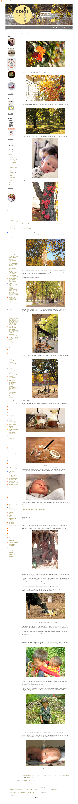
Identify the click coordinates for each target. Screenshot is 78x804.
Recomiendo (30, 789)
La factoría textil (12, 528)
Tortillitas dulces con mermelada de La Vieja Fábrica (13, 403)
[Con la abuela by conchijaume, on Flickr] (45, 177)
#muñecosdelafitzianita (13, 355)
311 (9, 526)
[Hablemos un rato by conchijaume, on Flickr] (45, 133)
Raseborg (24, 789)
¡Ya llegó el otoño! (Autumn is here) (12, 422)
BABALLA (10, 467)
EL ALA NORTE (11, 547)
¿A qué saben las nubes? (13, 263)
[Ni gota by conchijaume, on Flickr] (45, 462)
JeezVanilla (11, 556)
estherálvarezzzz (12, 460)
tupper (27, 792)
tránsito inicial (11, 558)
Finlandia (23, 788)
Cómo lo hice (11, 249)
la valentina (11, 463)
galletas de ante (12, 432)
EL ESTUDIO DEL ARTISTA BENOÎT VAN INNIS (13, 458)
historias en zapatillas (12, 433)
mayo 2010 (12, 173)
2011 (10, 154)
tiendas (24, 792)
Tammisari (11, 790)
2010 (10, 156)
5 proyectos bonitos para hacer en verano (13, 215)
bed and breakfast (30, 790)
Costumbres (12, 788)
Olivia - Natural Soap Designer (13, 508)
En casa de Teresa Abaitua (13, 276)
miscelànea (11, 376)
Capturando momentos (13, 501)
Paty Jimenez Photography (11, 288)
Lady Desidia (11, 356)
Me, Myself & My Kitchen (12, 472)
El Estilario (10, 271)
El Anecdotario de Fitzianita (12, 353)
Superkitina (11, 232)
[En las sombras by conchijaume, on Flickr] (45, 766)
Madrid (11, 789)
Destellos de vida (12, 297)
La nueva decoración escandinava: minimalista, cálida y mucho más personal (13, 207)
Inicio (46, 775)
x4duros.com (11, 435)
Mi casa (10, 513)
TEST (9, 269)
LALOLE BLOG (11, 452)
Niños (14, 789)
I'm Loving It (11, 420)
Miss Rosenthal (11, 522)
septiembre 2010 (13, 167)
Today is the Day (12, 360)
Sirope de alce (11, 304)
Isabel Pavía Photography (13, 484)
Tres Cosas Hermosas (13, 278)
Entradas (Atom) (30, 777)
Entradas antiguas (65, 775)
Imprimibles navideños (13, 357)
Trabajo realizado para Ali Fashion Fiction (13, 465)
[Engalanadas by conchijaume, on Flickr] (45, 100)
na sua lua (10, 283)
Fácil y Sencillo (11, 548)
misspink (10, 409)
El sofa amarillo (11, 341)
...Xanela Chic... (11, 444)
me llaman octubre (12, 424)
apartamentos (24, 790)
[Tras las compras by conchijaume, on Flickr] (45, 397)
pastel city (10, 535)
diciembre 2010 (13, 157)
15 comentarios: (26, 504)
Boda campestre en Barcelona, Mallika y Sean (13, 499)
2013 (10, 151)
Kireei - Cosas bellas (12, 268)
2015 (10, 147)
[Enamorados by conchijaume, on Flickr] (45, 306)
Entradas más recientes (26, 775)
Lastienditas (11, 397)
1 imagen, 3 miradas (12, 530)
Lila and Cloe (11, 301)
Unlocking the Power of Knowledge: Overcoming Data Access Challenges (13, 246)
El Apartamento (12, 481)
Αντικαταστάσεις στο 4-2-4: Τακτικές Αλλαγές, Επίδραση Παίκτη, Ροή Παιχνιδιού (13, 222)
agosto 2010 (12, 168)
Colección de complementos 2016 (12, 370)
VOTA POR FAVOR (12, 302)
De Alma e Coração (12, 382)
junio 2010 (12, 172)
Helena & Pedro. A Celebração (12, 384)
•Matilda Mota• (12, 554)
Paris (16, 789)
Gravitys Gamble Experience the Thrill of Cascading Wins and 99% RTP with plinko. (13, 229)
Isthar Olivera (11, 359)
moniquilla (10, 368)
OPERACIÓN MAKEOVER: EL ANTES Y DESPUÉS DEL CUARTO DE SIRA (13, 454)
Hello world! (11, 218)
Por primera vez (26, 228)
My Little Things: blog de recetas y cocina (13, 211)
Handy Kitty (11, 362)
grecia (16, 792)
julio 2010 (12, 170)
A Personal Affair (12, 380)
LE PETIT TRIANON (12, 475)
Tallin (37, 789)
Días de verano (11, 491)
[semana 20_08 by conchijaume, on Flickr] (45, 637)
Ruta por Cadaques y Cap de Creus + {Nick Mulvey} (13, 374)
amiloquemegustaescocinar (13, 400)
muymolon (11, 237)
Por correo (11, 461)
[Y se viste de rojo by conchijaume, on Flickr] (45, 221)
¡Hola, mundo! (11, 252)
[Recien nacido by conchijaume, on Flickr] (45, 618)
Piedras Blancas (11, 326)
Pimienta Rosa (11, 486)
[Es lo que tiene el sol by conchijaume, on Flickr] (45, 67)
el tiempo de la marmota (13, 337)
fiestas (13, 792)
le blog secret (11, 512)
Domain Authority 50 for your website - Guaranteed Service (13, 280)
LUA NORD (11, 457)
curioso (10, 516)
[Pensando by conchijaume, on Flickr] (45, 723)
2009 (10, 182)
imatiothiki (11, 220)
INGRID (10, 430)
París (18, 789)
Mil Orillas (10, 309)
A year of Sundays (12, 550)
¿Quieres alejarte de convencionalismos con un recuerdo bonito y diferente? (13, 389)
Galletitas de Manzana (13, 307)
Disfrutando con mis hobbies (12, 416)
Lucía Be (10, 412)
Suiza (35, 789)
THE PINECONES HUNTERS (13, 482)
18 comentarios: (26, 771)
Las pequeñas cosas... (13, 479)
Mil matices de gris (12, 349)
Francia (28, 788)
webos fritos (11, 251)
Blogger (43, 800)
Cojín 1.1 (10, 538)
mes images (11, 426)
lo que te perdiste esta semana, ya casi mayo (13, 469)
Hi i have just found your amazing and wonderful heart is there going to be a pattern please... (13, 365)
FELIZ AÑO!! (11, 476)
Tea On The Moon (12, 372)
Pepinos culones (12, 413)
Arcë (9, 473)
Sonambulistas (11, 334)
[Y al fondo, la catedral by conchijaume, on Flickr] (45, 265)
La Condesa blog (12, 492)
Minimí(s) (10, 531)
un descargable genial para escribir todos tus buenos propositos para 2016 (13, 240)
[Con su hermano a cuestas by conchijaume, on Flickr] (45, 676)
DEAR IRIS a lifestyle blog (13, 429)
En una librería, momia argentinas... (13, 351)
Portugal (20, 789)
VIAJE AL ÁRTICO (12, 393)
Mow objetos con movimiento (12, 519)
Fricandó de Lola (12, 212)
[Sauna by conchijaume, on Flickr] (45, 583)
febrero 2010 (13, 179)
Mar (9, 395)
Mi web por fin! (11, 410)
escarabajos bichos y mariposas (12, 255)
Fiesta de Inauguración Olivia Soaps (13, 510)
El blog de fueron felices (13, 498)
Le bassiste (11, 427)
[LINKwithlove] (54, 789)
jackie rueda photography (11, 534)
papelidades (11, 386)
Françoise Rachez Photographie (12, 545)
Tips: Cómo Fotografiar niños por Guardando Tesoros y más (13, 437)
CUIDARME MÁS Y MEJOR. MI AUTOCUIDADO (13, 257)
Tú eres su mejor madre (13, 335)
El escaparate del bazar (13, 478)
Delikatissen (11, 204)
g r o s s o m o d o (12, 525)
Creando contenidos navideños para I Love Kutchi (13, 235)
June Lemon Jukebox (12, 392)
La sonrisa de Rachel (12, 408)
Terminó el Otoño (27, 34)
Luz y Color (11, 552)
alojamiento (18, 790)
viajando (32, 792)
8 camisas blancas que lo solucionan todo (13, 273)
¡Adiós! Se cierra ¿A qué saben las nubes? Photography (13, 265)
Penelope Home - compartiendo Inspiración (13, 330)
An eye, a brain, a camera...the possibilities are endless (13, 495)
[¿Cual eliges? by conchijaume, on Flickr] (45, 432)
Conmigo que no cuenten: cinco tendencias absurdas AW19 (13, 294)
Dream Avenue (11, 243)
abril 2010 (12, 175)
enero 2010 (12, 180)
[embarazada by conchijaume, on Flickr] (45, 522)
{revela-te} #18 (11, 502)
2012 (10, 152)
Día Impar (10, 490)
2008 (10, 184)
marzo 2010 (12, 177)
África (36, 792)
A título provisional (12, 537)
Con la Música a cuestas (13, 542)
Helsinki (32, 788)
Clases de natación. (12, 327)
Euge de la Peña (12, 307)
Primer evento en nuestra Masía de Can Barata (13, 299)
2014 (10, 149)
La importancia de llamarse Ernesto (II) (33, 509)
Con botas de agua (12, 275)
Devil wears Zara (12, 292)
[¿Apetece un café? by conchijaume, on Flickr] (45, 353)
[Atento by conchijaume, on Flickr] (45, 499)
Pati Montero (11, 540)
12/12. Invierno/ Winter (13, 505)
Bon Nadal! (11, 398)
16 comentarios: (26, 223)
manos (21, 792)
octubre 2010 (13, 159)
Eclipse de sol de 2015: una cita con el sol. (13, 446)
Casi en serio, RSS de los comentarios (13, 226)
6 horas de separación (13, 504)
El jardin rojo (11, 259)
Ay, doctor (11, 305)
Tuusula (15, 790)
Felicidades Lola (11, 523)
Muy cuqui (11, 440)
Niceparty (10, 213)
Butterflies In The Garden (12, 406)
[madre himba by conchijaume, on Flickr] (45, 569)
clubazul (10, 515)
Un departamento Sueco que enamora (13, 332)
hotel (18, 792)
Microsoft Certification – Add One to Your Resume (13, 290)
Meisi (10, 248)
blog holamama (11, 345)
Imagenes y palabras (12, 448)
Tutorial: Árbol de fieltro (13, 529)
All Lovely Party (11, 217)
